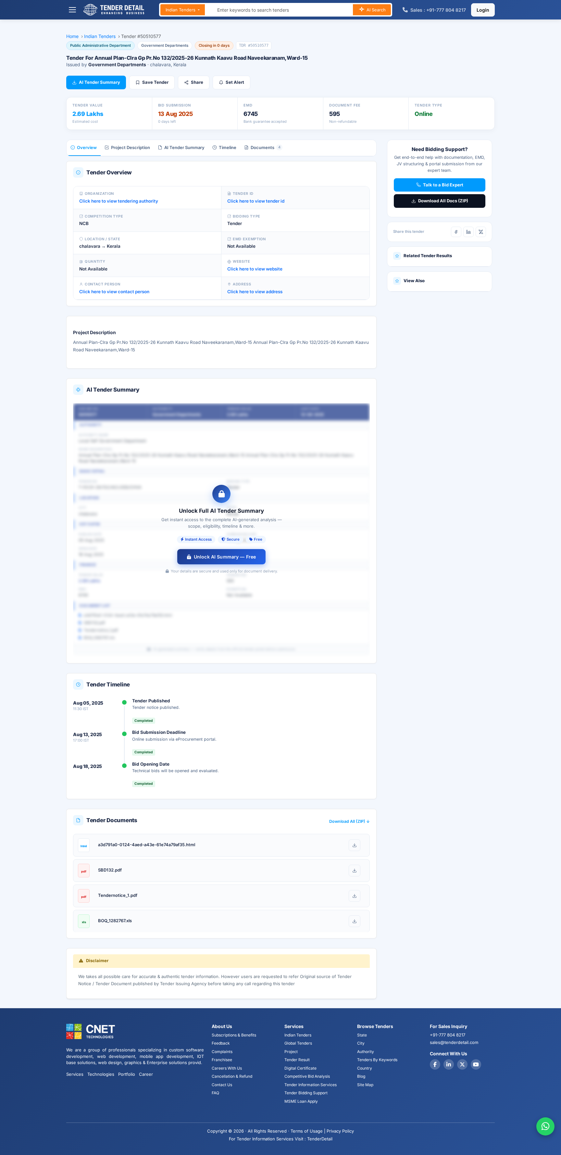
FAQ (215, 1092)
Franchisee (222, 1059)
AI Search (375, 9)
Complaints (222, 1051)
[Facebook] (456, 232)
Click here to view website (254, 268)
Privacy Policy (340, 1131)
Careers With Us (227, 1068)
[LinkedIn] (468, 232)
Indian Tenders (181, 9)
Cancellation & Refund (232, 1076)
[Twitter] (462, 1064)
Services (74, 1074)
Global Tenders (298, 1043)
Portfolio (126, 1074)
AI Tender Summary (99, 82)
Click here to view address (254, 291)
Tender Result (297, 1059)
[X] (481, 232)
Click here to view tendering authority (118, 201)
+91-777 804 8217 (447, 1034)
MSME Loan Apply (301, 1101)
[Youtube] (476, 1064)
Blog (361, 1076)
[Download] (354, 845)
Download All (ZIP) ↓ (349, 821)
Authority (365, 1051)
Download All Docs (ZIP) (443, 200)
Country (364, 1068)
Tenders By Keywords (377, 1059)
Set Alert (235, 82)
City (361, 1043)
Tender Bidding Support (306, 1092)
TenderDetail (319, 1138)
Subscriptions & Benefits (234, 1035)
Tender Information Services (310, 1084)
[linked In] (448, 1064)
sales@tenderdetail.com (454, 1042)
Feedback (221, 1043)
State (362, 1035)
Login (483, 10)
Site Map (365, 1084)
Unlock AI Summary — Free (225, 556)
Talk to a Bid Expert (443, 184)
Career (146, 1074)
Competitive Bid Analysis (307, 1076)
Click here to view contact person (114, 291)
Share (197, 82)
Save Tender (155, 82)
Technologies (100, 1074)
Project (291, 1051)
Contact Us (222, 1084)
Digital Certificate (300, 1068)
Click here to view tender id (255, 201)
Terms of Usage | (308, 1131)
